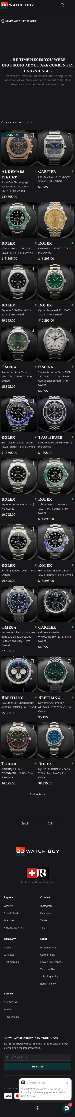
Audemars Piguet (19, 174)
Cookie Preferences (51, 962)
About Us (9, 947)
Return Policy (48, 983)
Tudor (19, 764)
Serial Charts (11, 913)
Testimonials (11, 962)
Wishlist (8, 1009)
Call (50, 823)
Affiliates (9, 954)
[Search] (62, 5)
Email (25, 823)
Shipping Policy (49, 976)
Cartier (56, 171)
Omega (19, 367)
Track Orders (11, 1016)
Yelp (42, 927)
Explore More (37, 794)
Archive (8, 906)
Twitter (44, 920)
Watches (9, 920)
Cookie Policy (47, 954)
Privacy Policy (48, 947)
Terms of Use (47, 969)
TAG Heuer (56, 437)
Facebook (45, 913)
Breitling (19, 698)
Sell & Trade (11, 1002)
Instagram (46, 906)
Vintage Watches (14, 927)
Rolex (19, 243)
